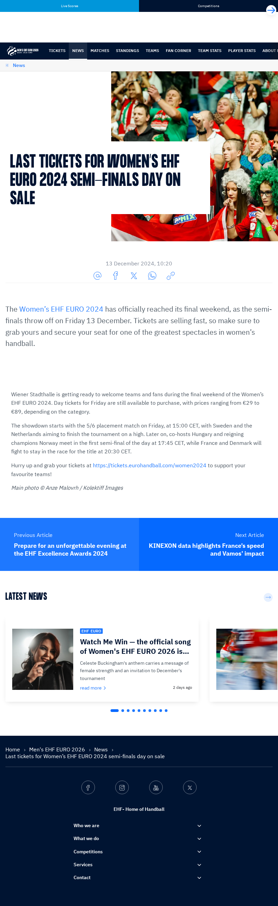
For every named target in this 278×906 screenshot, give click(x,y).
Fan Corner (178, 50)
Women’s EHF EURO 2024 (61, 309)
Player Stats (242, 50)
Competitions (88, 852)
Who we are (86, 825)
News (78, 50)
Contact (82, 877)
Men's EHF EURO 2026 (57, 749)
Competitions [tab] (208, 6)
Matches (100, 50)
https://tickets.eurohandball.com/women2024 (149, 465)
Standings (127, 50)
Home (13, 749)
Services (83, 864)
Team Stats (209, 50)
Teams (152, 50)
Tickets (57, 50)
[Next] (271, 10)
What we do (86, 838)
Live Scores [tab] (69, 6)
